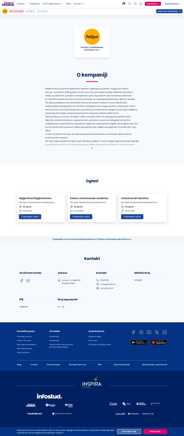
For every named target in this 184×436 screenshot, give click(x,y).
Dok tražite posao (24, 348)
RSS (99, 364)
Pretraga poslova (24, 336)
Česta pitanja (53, 364)
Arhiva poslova (23, 352)
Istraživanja (54, 340)
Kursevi (77, 3)
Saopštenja (54, 336)
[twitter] (156, 333)
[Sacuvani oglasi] (135, 3)
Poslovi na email (24, 340)
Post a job (92, 340)
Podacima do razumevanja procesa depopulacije (61, 345)
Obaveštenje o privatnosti (154, 364)
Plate (68, 3)
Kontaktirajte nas (77, 364)
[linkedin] (164, 333)
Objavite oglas (94, 336)
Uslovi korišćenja (122, 364)
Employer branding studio (99, 344)
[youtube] (148, 333)
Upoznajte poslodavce (26, 344)
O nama (34, 364)
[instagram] (28, 281)
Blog (19, 364)
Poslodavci (34, 3)
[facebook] (22, 281)
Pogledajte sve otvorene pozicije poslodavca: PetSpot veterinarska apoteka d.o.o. (92, 239)
